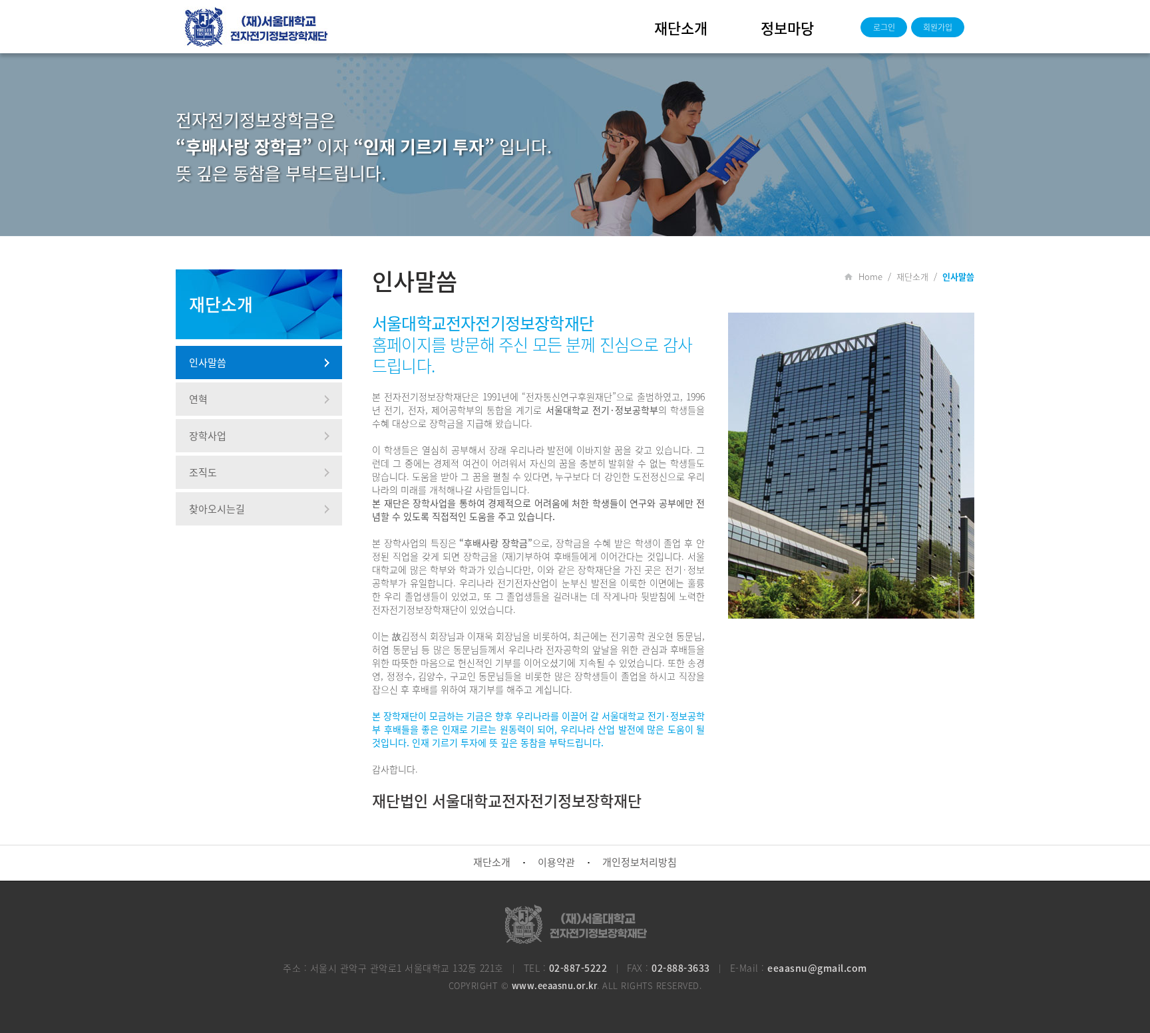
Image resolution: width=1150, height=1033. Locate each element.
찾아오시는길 (217, 509)
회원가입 (937, 27)
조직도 (203, 472)
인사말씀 (207, 362)
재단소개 (680, 28)
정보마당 (787, 28)
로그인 (884, 27)
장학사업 (207, 435)
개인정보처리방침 (639, 862)
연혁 (198, 399)
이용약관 (556, 862)
